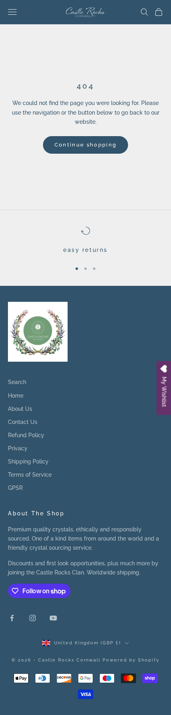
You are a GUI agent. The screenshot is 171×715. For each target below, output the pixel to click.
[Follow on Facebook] (12, 618)
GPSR (15, 488)
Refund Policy (26, 435)
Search (17, 382)
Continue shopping (85, 145)
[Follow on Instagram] (33, 618)
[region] (85, 240)
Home (15, 395)
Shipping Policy (28, 461)
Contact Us (22, 422)
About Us (20, 409)
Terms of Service (30, 474)
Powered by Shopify (131, 660)
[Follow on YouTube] (53, 618)
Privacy (17, 448)
